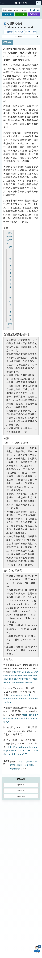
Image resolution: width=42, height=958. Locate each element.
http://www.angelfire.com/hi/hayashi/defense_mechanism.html (20, 698)
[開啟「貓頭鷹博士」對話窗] (37, 949)
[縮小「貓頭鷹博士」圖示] (39, 946)
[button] (30, 10)
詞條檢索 (8, 14)
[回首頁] (21, 2)
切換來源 (19, 36)
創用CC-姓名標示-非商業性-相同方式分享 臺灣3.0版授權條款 (23, 765)
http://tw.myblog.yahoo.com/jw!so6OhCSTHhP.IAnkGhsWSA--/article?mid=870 (21, 750)
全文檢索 (21, 14)
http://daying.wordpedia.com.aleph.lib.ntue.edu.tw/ (20, 718)
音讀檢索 (35, 14)
